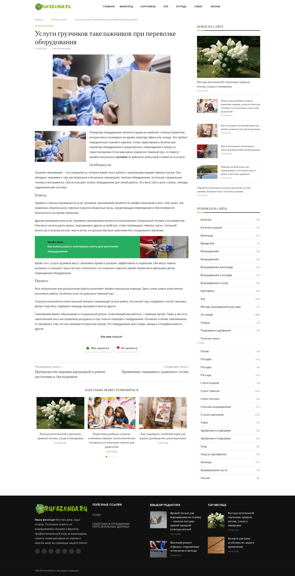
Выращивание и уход (230, 283)
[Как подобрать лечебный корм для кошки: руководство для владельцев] (163, 413)
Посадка (230, 359)
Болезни (230, 219)
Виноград (126, 6)
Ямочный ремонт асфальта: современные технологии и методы (184, 547)
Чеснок (215, 6)
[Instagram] (51, 551)
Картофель (148, 6)
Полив (230, 351)
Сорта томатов (230, 391)
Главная (109, 6)
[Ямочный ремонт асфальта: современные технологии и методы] (158, 549)
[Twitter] (44, 551)
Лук (166, 6)
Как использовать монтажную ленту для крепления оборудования (240, 148)
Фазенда (230, 462)
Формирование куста (230, 470)
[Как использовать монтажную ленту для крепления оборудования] (207, 151)
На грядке (230, 314)
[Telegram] (71, 551)
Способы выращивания (230, 406)
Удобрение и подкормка (230, 430)
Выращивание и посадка (230, 275)
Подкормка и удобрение (230, 330)
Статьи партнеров (230, 414)
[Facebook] (37, 551)
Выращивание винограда (230, 267)
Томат (198, 6)
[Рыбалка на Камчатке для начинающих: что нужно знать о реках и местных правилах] (207, 172)
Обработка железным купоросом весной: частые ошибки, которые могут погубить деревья (224, 189)
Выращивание (230, 251)
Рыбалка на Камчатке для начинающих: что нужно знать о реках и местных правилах (238, 170)
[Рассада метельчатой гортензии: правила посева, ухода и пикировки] (60, 413)
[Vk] (64, 551)
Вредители (230, 243)
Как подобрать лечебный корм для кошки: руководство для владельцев (240, 127)
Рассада (230, 375)
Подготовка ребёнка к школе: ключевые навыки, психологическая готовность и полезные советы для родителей (240, 106)
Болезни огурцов (230, 227)
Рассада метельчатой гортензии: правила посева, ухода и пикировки (223, 84)
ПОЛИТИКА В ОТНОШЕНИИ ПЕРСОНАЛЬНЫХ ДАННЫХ (111, 525)
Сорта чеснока (230, 398)
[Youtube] (57, 551)
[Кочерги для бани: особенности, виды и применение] (216, 545)
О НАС (97, 515)
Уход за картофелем (230, 454)
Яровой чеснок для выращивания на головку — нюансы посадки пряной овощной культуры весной (185, 521)
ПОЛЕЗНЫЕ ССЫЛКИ (107, 504)
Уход (230, 446)
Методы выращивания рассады (230, 306)
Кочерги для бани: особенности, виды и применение (241, 543)
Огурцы (181, 6)
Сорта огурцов (230, 383)
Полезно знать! (59, 19)
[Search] (258, 6)
